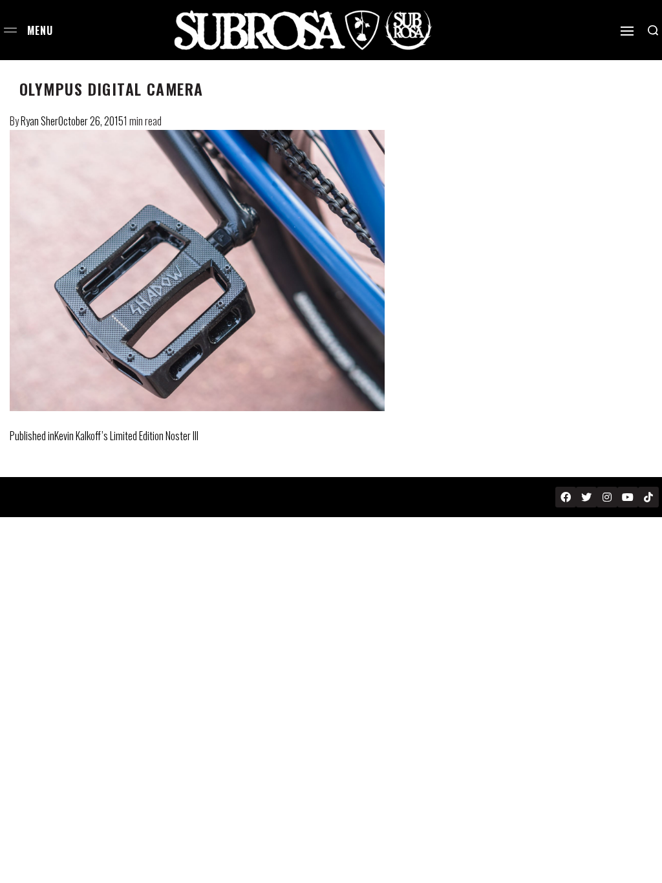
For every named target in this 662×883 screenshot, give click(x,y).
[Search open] (653, 30)
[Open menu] (10, 30)
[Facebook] (565, 497)
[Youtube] (627, 497)
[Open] (627, 31)
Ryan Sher (39, 121)
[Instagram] (607, 497)
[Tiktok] (648, 497)
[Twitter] (586, 497)
